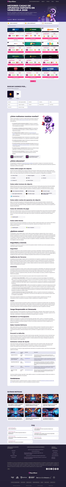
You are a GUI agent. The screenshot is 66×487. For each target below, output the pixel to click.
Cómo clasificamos (55, 455)
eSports (43, 1)
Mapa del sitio (51, 485)
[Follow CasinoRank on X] (51, 469)
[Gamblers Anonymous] (17, 477)
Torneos (48, 1)
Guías (52, 1)
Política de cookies (29, 485)
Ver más (32, 81)
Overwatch (13, 450)
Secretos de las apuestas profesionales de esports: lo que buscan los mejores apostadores (35, 458)
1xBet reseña (16, 39)
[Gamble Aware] (43, 477)
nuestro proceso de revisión (24, 119)
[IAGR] (12, 477)
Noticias (57, 1)
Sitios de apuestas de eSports (34, 1)
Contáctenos (55, 452)
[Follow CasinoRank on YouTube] (53, 469)
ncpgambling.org (27, 358)
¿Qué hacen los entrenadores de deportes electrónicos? (35, 455)
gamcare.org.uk (27, 366)
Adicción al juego (40, 485)
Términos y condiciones (16, 485)
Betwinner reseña (33, 39)
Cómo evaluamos (55, 453)
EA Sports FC (13, 457)
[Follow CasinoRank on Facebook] (47, 469)
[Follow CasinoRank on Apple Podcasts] (58, 469)
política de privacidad (53, 458)
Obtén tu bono (15, 38)
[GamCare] (24, 477)
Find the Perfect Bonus (36, 451)
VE (8, 468)
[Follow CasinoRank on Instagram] (49, 469)
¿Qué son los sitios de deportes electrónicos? (35, 449)
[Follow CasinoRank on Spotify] (55, 469)
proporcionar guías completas (27, 163)
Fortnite (13, 452)
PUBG (14, 453)
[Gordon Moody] (32, 477)
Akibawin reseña (50, 39)
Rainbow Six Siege (13, 455)
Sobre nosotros (55, 450)
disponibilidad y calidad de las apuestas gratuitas (20, 144)
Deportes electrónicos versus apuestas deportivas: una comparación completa (33, 453)
